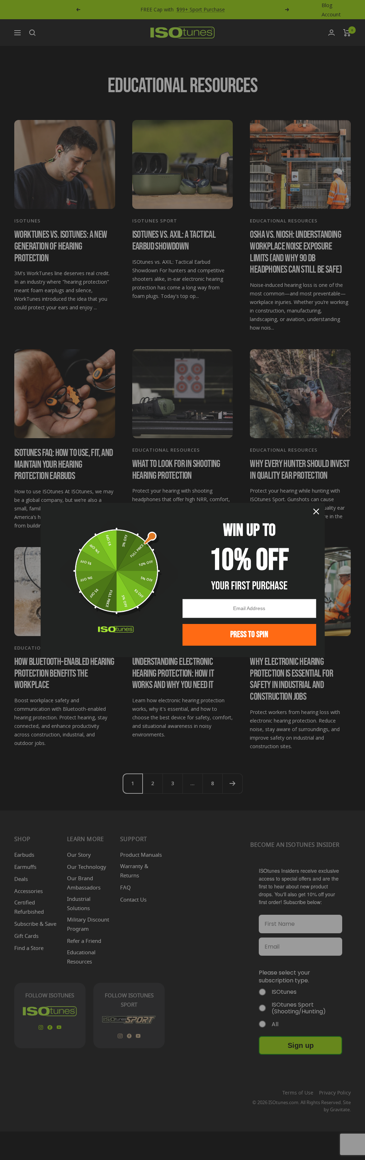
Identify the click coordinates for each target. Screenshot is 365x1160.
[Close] (316, 511)
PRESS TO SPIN (249, 634)
